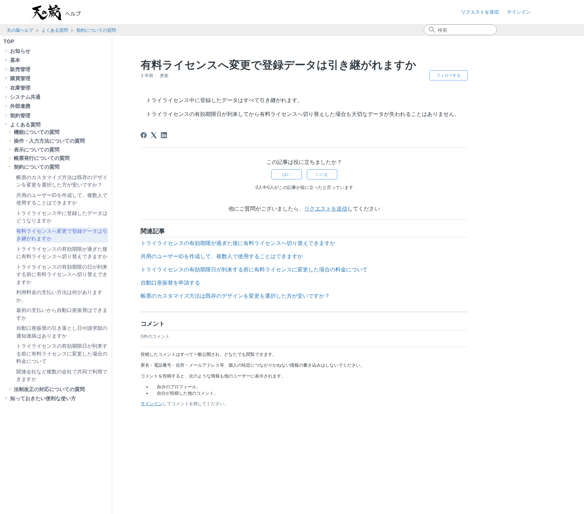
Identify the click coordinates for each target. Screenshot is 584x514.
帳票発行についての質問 (42, 158)
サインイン (152, 403)
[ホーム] (63, 12)
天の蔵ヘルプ (20, 30)
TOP (8, 41)
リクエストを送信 (480, 12)
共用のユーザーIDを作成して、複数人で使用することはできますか (61, 199)
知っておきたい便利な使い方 (43, 398)
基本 (15, 60)
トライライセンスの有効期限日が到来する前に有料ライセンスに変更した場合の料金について (61, 353)
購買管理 (20, 78)
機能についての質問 (36, 132)
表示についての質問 (36, 149)
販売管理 (20, 69)
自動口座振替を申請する (170, 282)
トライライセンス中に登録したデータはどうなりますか (61, 217)
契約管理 (20, 115)
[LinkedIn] (164, 135)
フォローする (448, 75)
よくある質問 (55, 30)
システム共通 (25, 97)
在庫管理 (20, 87)
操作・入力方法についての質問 (49, 141)
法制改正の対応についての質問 (49, 389)
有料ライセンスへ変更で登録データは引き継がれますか (61, 234)
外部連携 (20, 106)
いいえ (322, 174)
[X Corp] (154, 135)
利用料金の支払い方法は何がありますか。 (59, 296)
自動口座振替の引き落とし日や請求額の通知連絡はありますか (61, 332)
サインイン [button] (519, 12)
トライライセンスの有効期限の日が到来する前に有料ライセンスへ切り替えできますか (61, 274)
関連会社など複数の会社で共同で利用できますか (61, 375)
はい (287, 174)
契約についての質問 (96, 30)
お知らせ (20, 50)
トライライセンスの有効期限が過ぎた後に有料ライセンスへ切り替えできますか (61, 252)
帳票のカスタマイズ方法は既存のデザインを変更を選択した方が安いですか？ (61, 181)
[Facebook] (144, 135)
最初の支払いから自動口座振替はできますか (61, 314)
